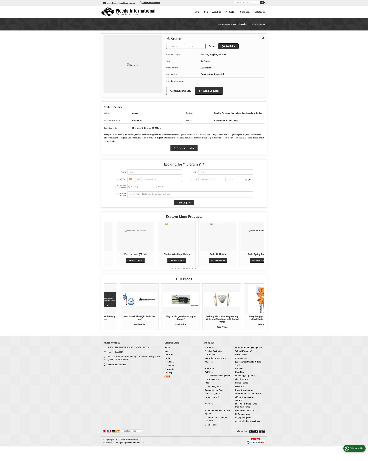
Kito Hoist (209, 347)
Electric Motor (241, 379)
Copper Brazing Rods (214, 390)
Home (196, 11)
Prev (107, 306)
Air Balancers (241, 358)
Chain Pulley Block (213, 386)
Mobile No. (121, 179)
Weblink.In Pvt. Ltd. (135, 442)
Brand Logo (244, 11)
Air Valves (209, 403)
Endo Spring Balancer (247, 254)
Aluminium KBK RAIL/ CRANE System (217, 412)
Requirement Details (120, 195)
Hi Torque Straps (242, 414)
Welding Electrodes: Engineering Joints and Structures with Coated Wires (205, 319)
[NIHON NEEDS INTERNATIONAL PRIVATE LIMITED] (128, 12)
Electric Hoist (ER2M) (123, 254)
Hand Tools (210, 368)
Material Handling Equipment (245, 24)
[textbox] (196, 46)
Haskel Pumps (241, 382)
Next (260, 306)
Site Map (168, 372)
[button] (151, 2)
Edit (213, 46)
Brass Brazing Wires (244, 390)
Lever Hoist (240, 386)
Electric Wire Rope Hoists (165, 254)
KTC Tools (209, 361)
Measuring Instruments (215, 358)
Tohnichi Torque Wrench (246, 351)
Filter (207, 382)
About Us (216, 11)
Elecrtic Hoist (210, 424)
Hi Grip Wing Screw (243, 417)
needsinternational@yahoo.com (121, 3)
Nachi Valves (241, 354)
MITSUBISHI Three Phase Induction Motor (246, 405)
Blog (206, 11)
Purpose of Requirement (120, 187)
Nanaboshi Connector (245, 410)
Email (195, 172)
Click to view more (174, 81)
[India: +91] (131, 179)
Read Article (123, 324)
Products (229, 11)
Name (123, 172)
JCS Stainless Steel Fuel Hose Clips (248, 363)
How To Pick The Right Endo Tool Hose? (123, 317)
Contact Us (169, 369)
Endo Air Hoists (206, 254)
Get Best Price (228, 46)
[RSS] (167, 376)
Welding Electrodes (213, 351)
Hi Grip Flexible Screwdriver (247, 421)
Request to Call (182, 90)
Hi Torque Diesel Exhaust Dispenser (216, 419)
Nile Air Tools (210, 354)
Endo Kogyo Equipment (245, 375)
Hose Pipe (239, 372)
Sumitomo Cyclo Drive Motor (248, 393)
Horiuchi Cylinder (212, 393)
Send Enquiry (210, 90)
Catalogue (260, 11)
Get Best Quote (123, 260)
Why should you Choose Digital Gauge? (164, 317)
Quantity (193, 179)
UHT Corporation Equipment (217, 375)
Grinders (239, 368)
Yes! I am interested (184, 148)
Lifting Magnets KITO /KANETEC (244, 398)
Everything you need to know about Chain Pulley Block (247, 317)
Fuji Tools (209, 372)
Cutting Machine (212, 379)
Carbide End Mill (212, 397)
